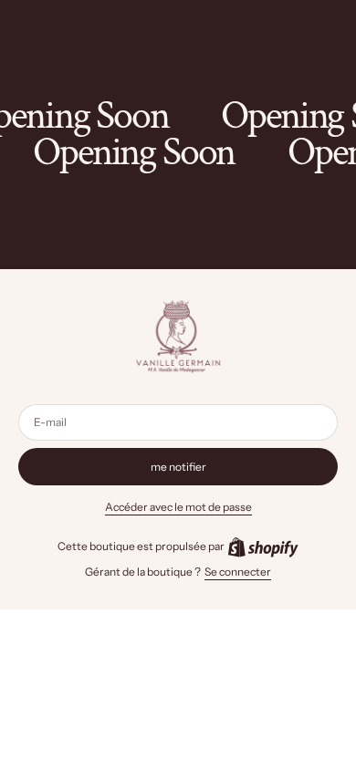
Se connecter (237, 571)
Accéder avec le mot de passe (178, 507)
